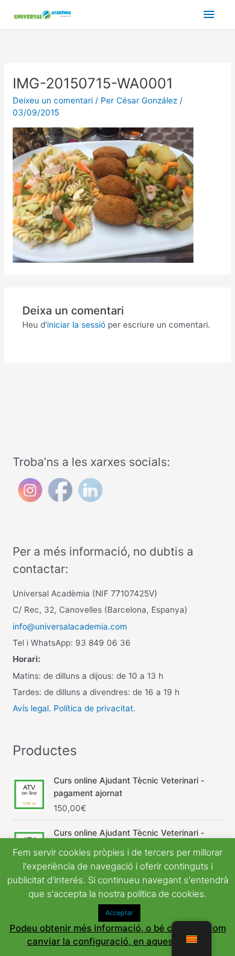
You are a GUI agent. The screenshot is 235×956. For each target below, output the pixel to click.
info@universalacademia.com (70, 626)
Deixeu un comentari (53, 100)
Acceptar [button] (119, 913)
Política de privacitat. (95, 708)
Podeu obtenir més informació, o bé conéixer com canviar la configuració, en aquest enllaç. (118, 935)
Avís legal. (32, 708)
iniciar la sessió (76, 324)
